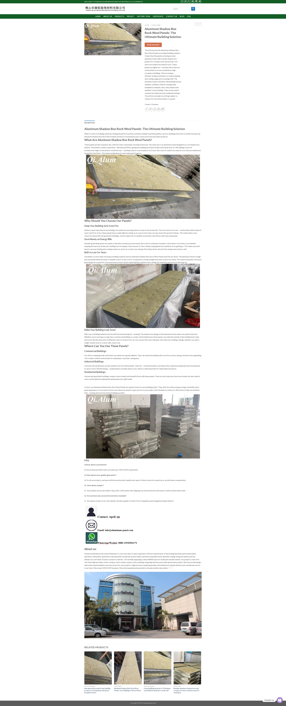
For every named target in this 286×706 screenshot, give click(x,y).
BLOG (182, 16)
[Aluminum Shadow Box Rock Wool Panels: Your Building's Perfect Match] (128, 668)
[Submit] (193, 9)
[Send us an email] (185, 1)
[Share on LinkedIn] (163, 109)
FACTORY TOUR (143, 16)
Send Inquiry (153, 45)
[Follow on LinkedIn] (196, 1)
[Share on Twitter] (151, 109)
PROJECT (130, 16)
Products (119, 16)
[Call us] (189, 1)
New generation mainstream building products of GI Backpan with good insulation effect (97, 690)
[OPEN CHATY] (280, 700)
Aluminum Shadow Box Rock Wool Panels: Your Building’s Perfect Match (127, 689)
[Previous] (84, 675)
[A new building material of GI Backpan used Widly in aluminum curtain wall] (157, 668)
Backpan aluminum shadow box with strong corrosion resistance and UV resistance (186, 690)
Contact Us (171, 16)
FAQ (189, 16)
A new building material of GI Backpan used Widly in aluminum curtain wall (157, 689)
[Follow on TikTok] (182, 1)
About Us (107, 16)
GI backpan (155, 25)
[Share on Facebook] (147, 109)
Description (89, 123)
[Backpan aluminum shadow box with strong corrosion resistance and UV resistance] (187, 668)
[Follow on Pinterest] (192, 1)
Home (97, 16)
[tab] (89, 123)
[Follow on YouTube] (200, 1)
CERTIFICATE (158, 16)
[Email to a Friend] (155, 109)
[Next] (201, 675)
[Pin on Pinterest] (159, 109)
